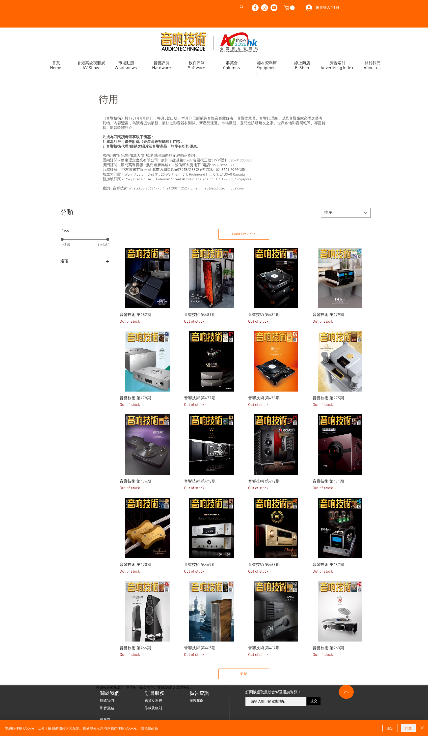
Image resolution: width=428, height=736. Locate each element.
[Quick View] (147, 278)
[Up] (346, 692)
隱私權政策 (149, 728)
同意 (408, 728)
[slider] (62, 239)
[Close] (422, 728)
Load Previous (243, 234)
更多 (243, 674)
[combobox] (346, 213)
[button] (290, 7)
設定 (390, 728)
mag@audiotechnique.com (222, 188)
